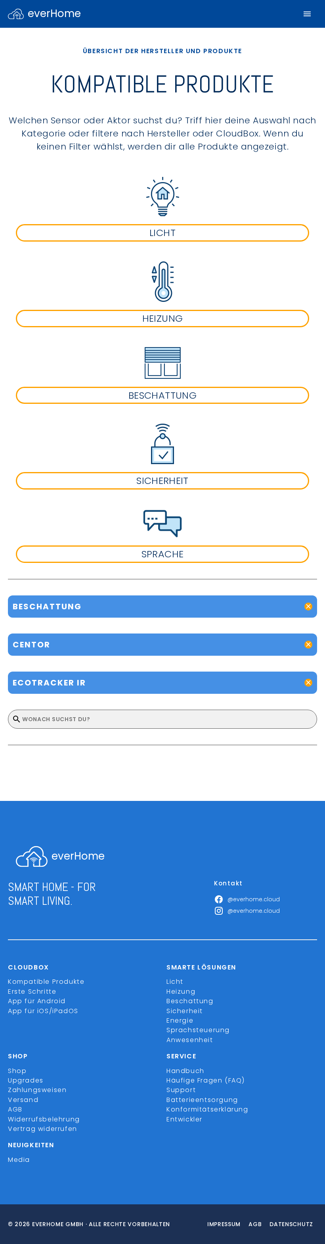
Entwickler (184, 1119)
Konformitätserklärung (207, 1109)
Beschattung (190, 1001)
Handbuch (185, 1070)
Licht (175, 981)
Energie (179, 1020)
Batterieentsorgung (202, 1099)
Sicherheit (184, 1011)
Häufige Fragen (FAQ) (205, 1080)
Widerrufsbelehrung (44, 1119)
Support (181, 1089)
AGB (15, 1109)
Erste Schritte (32, 991)
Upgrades (26, 1080)
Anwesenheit (189, 1039)
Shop (17, 1070)
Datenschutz (291, 1224)
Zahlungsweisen (37, 1089)
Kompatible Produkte (46, 981)
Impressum (224, 1224)
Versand (23, 1099)
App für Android (37, 1001)
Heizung (180, 991)
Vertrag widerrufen (42, 1128)
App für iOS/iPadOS (43, 1011)
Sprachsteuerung (198, 1030)
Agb (255, 1224)
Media (19, 1159)
